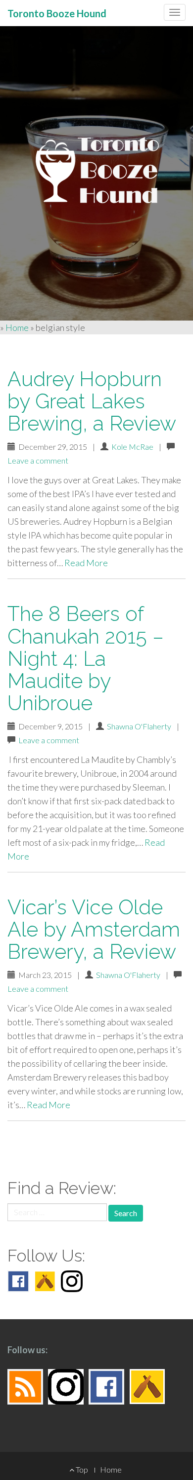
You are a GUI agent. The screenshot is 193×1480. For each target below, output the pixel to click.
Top (81, 1469)
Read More (86, 562)
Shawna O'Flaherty (139, 726)
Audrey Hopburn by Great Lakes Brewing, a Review (91, 401)
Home (17, 327)
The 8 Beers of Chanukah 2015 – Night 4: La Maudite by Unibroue (85, 658)
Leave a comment (37, 460)
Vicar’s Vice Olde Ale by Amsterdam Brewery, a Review (93, 929)
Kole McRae (132, 446)
